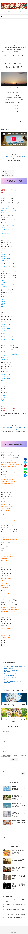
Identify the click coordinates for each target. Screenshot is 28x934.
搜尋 (23, 773)
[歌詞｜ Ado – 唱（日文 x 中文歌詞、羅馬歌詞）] (7, 869)
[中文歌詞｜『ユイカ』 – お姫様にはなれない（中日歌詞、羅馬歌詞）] (7, 788)
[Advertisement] (14, 32)
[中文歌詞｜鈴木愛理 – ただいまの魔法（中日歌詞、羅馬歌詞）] (7, 797)
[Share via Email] (22, 55)
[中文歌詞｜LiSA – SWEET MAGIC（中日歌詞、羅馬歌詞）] (7, 822)
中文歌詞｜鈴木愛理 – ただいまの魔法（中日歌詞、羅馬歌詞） (18, 797)
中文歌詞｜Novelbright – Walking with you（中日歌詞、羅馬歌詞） (18, 805)
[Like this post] (14, 55)
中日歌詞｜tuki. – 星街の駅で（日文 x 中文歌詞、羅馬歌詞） (18, 877)
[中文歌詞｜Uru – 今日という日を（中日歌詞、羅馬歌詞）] (7, 814)
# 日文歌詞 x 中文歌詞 (8, 174)
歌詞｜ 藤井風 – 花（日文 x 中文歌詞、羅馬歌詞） (18, 851)
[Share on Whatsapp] (25, 469)
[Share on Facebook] (25, 459)
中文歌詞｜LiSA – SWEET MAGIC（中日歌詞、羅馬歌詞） (18, 822)
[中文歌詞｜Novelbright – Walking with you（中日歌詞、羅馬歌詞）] (7, 805)
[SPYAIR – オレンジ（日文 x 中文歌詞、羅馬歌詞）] (7, 861)
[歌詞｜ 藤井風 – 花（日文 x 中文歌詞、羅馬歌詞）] (7, 853)
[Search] (26, 16)
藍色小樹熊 (9, 51)
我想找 (4, 771)
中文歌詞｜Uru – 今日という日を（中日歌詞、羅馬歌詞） (18, 814)
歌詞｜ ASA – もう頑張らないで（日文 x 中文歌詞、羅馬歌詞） (18, 885)
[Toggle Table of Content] (11, 172)
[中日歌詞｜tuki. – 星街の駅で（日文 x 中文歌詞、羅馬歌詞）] (7, 877)
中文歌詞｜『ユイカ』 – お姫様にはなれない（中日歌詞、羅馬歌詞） (18, 788)
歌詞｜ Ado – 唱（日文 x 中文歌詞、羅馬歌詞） (18, 868)
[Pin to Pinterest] (18, 55)
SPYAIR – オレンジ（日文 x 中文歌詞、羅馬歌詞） (18, 859)
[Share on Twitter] (17, 55)
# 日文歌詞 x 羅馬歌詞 (8, 175)
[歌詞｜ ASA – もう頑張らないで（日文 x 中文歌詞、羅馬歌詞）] (7, 886)
